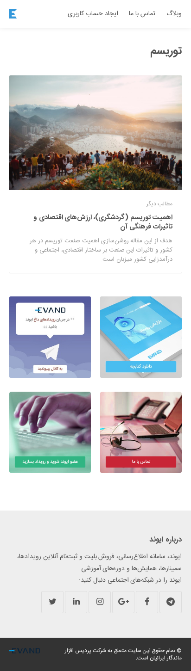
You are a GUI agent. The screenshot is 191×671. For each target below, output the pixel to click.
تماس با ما (142, 13)
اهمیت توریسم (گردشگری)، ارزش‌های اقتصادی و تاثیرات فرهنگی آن (102, 222)
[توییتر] (52, 602)
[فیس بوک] (147, 602)
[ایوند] (13, 14)
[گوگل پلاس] (123, 602)
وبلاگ (174, 13)
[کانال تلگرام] (170, 602)
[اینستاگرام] (100, 602)
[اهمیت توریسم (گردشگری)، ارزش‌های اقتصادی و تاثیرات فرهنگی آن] (95, 132)
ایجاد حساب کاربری (93, 13)
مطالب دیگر (159, 204)
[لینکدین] (76, 602)
